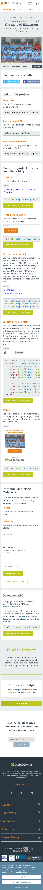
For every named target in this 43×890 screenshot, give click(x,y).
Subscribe (22, 744)
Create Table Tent (15, 581)
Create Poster (13, 574)
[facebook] (11, 793)
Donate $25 (9, 290)
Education (11, 17)
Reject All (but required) (21, 882)
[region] (21, 876)
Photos (27, 66)
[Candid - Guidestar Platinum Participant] (12, 858)
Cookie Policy (21, 872)
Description (8, 548)
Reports (16, 66)
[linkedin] (32, 793)
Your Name (7, 535)
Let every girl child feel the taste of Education (14, 431)
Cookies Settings (21, 887)
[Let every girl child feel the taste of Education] (14, 441)
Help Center (21, 784)
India (20, 17)
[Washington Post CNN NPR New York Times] (21, 850)
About (14, 9)
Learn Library (10, 837)
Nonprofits (22, 9)
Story (6, 66)
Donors (6, 805)
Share (37, 66)
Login (36, 3)
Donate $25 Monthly (13, 293)
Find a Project (21, 703)
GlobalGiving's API (11, 606)
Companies (31, 9)
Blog (38, 9)
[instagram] (21, 793)
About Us (7, 829)
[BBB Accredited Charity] (21, 858)
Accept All (21, 877)
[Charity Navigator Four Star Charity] (5, 858)
